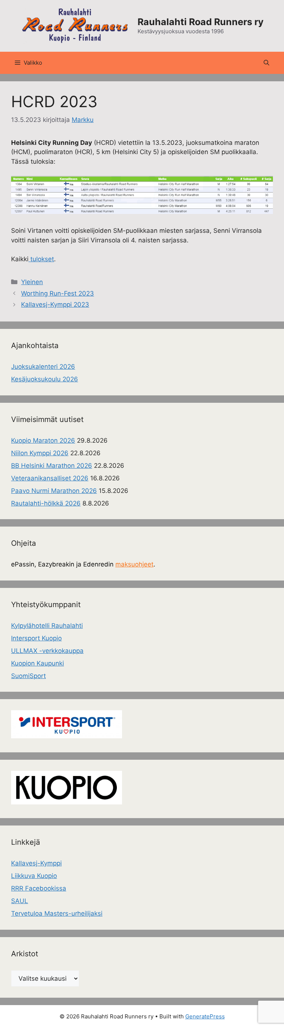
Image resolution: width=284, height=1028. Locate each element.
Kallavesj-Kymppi (36, 863)
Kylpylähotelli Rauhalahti (47, 625)
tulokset (41, 259)
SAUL (19, 901)
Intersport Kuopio (36, 638)
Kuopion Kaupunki (37, 663)
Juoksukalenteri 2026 (43, 366)
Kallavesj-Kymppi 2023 (55, 304)
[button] (266, 63)
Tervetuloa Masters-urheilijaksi (56, 913)
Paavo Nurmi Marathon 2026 (54, 490)
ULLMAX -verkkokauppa (47, 650)
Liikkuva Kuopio (34, 875)
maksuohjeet (134, 564)
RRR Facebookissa (38, 888)
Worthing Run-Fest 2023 (57, 293)
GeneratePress (205, 1016)
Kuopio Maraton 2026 (43, 440)
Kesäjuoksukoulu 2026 (44, 379)
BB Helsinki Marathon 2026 (51, 465)
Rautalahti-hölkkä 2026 (46, 503)
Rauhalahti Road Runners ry (201, 21)
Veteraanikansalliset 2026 (49, 478)
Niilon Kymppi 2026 (39, 453)
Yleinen (32, 282)
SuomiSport (28, 676)
